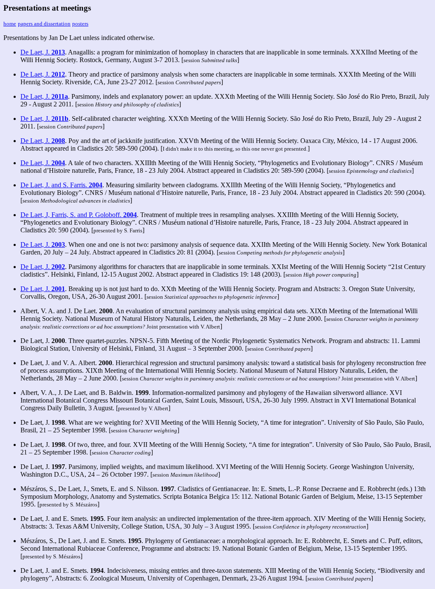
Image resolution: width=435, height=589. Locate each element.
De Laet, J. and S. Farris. (61, 185)
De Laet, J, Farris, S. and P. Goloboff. (78, 214)
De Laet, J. (42, 52)
